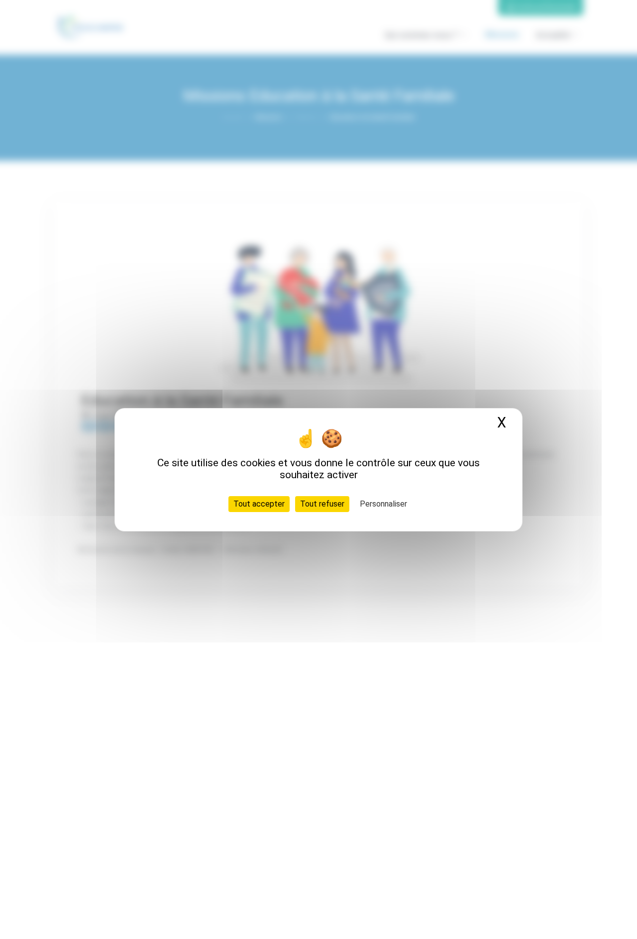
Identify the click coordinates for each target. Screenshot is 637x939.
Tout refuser (322, 503)
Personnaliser (383, 503)
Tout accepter (259, 503)
